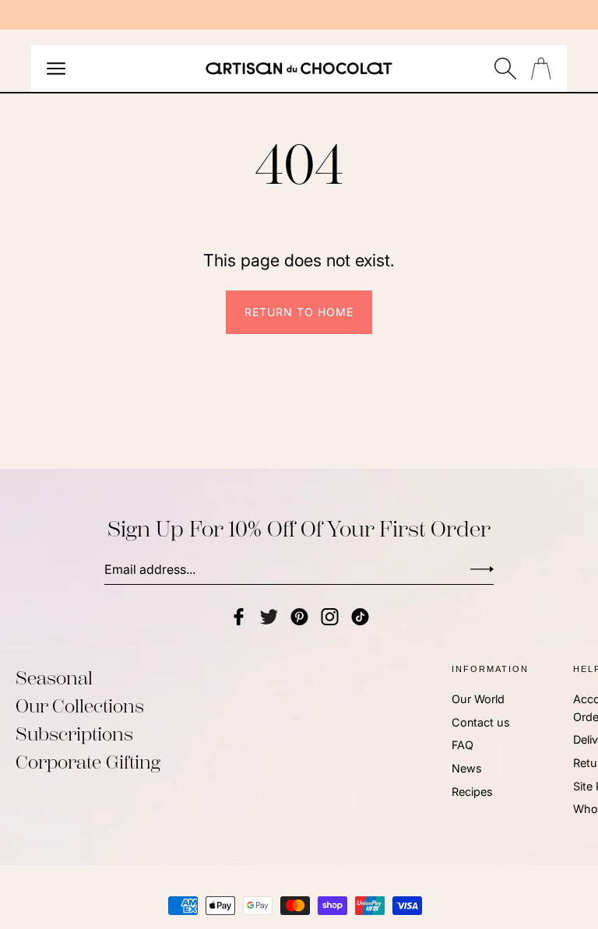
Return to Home (299, 311)
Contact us (481, 721)
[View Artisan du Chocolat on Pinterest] (299, 616)
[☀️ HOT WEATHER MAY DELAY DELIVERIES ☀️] (299, 15)
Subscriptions (74, 734)
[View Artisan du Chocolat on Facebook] (239, 616)
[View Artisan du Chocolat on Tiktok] (360, 616)
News (467, 768)
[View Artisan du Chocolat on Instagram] (330, 616)
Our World (478, 699)
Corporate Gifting (88, 762)
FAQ (462, 744)
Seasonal (54, 678)
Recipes (472, 791)
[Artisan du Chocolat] (299, 68)
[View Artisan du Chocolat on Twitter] (269, 616)
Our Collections (80, 706)
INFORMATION (490, 669)
